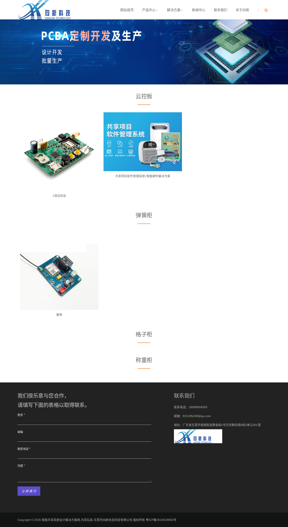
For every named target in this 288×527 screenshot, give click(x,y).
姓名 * (21, 414)
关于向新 (242, 10)
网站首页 (127, 10)
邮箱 (20, 432)
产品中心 (149, 10)
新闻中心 (198, 10)
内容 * (21, 465)
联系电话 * (23, 448)
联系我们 (220, 10)
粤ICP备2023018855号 (161, 520)
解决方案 (173, 10)
